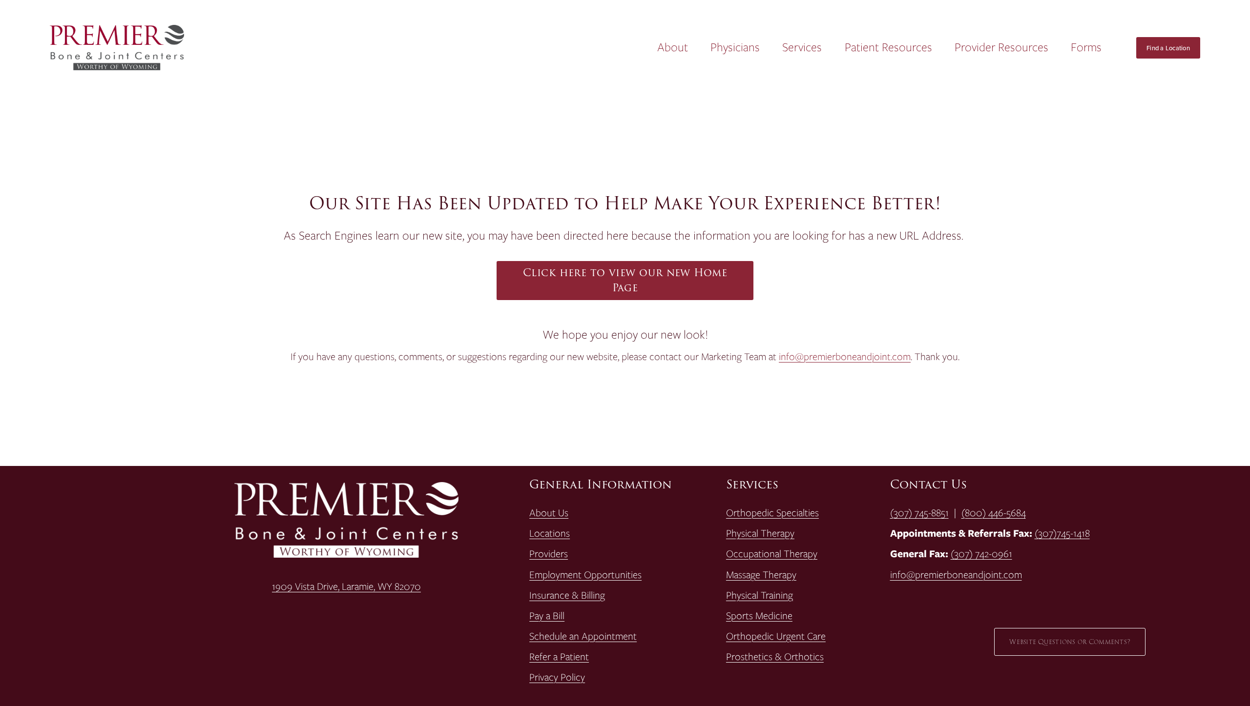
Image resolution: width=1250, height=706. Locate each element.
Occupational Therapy (771, 553)
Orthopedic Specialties (772, 512)
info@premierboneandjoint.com (845, 356)
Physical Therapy (760, 533)
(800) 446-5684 (993, 512)
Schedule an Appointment (583, 636)
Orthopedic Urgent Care (776, 636)
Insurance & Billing (567, 595)
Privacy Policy (557, 677)
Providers (548, 553)
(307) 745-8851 (919, 512)
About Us (548, 512)
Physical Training (759, 595)
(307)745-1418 (1062, 533)
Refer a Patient (559, 656)
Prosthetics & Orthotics (775, 656)
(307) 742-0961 (981, 553)
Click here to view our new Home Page (625, 280)
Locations (549, 533)
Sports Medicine (759, 615)
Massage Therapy (761, 574)
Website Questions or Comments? (1069, 642)
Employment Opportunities (585, 574)
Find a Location (1168, 47)
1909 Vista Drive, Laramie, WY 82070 (346, 586)
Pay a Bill (546, 615)
